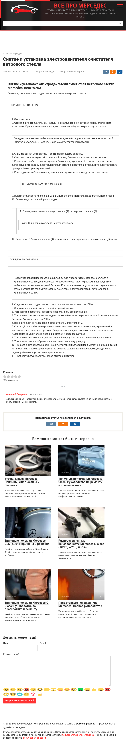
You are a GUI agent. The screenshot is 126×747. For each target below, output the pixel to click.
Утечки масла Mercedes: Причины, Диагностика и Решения (22, 482)
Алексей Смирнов (16, 394)
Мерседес (50, 71)
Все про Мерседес (80, 5)
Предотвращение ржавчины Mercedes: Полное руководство (80, 604)
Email (43, 643)
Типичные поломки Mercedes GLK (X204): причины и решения (27, 542)
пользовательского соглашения (78, 735)
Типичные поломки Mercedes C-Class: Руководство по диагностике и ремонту (27, 606)
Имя (5, 643)
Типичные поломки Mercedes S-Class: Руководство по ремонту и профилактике (80, 482)
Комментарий (11, 654)
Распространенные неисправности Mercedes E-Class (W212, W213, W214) (81, 544)
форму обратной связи (34, 738)
